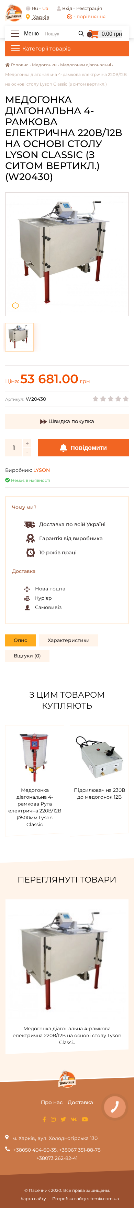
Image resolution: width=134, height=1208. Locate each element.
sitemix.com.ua (103, 1198)
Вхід (67, 8)
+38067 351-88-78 (80, 1150)
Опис (20, 640)
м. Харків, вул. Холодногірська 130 (55, 1138)
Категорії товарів (46, 48)
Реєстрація (89, 8)
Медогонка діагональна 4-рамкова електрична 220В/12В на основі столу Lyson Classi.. (67, 1035)
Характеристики (69, 640)
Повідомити (88, 447)
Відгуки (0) (27, 656)
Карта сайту (33, 1198)
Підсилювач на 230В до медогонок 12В (99, 793)
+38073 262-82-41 (57, 1158)
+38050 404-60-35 (35, 1150)
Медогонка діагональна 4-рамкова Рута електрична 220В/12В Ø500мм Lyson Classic (34, 807)
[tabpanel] (67, 254)
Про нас (52, 1102)
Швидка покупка (70, 421)
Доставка (80, 1102)
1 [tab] (15, 305)
